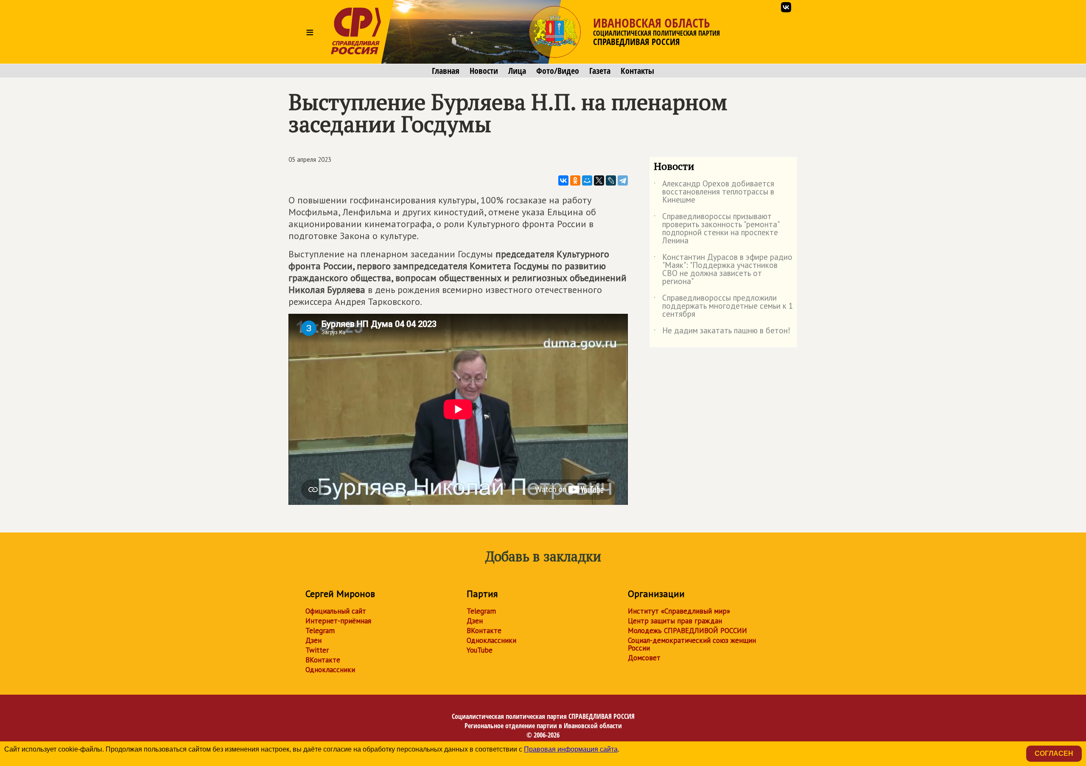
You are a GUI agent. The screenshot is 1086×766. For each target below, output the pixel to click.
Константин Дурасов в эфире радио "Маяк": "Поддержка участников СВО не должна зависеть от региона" (723, 269)
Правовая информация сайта (571, 749)
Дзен (313, 640)
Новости (484, 71)
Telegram (320, 630)
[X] (599, 180)
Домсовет (644, 658)
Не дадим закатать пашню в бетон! (722, 332)
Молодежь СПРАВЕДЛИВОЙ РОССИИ (687, 630)
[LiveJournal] (611, 180)
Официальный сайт (335, 611)
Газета (599, 71)
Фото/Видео (557, 71)
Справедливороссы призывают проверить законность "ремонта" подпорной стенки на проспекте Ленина (716, 228)
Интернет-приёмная (338, 621)
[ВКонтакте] (563, 180)
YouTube (480, 650)
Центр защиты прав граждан (675, 621)
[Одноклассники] (575, 180)
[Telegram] (623, 180)
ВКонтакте (322, 660)
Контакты (637, 71)
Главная (445, 71)
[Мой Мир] (587, 180)
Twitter (317, 650)
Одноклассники (330, 669)
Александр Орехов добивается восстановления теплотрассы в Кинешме (714, 192)
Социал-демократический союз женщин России (692, 644)
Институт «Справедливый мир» (679, 611)
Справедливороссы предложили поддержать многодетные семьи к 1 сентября (723, 306)
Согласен (1054, 753)
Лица (517, 71)
